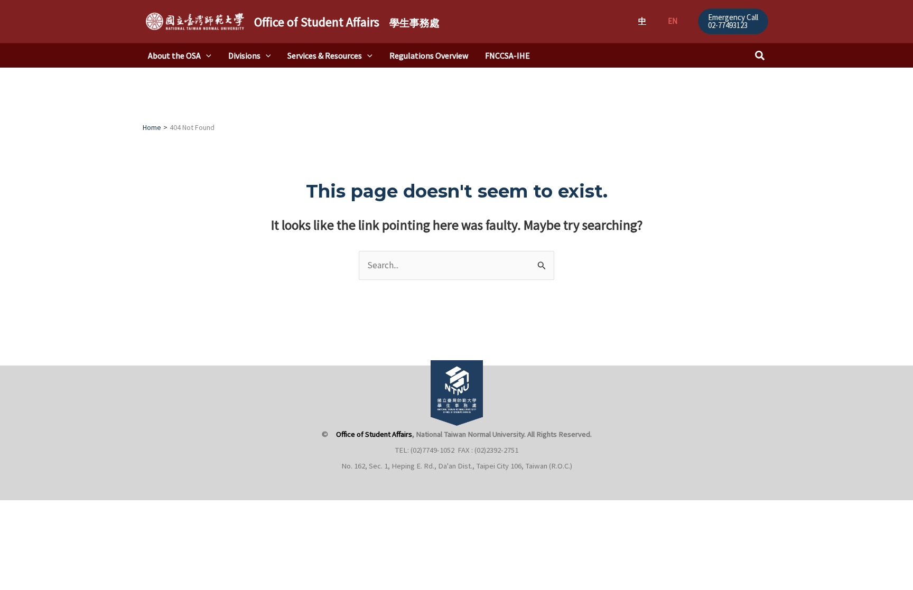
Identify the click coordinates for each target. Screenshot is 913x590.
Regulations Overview (428, 55)
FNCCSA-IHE (507, 55)
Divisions (244, 55)
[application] (206, 56)
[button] (733, 21)
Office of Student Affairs (347, 22)
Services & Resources (324, 55)
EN (672, 21)
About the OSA (174, 55)
